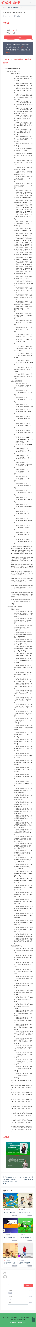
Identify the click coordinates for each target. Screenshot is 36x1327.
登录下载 (18, 37)
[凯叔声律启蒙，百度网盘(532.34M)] (25, 1200)
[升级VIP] (33, 1320)
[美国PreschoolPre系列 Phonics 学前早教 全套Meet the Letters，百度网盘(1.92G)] (25, 1225)
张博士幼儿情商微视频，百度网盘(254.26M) (10, 1263)
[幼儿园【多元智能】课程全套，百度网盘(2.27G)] (10, 1200)
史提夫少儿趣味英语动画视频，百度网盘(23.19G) (25, 1263)
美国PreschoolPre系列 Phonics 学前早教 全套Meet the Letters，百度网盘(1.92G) (25, 1238)
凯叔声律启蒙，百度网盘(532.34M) (25, 1212)
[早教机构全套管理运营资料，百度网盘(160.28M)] (10, 1225)
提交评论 (28, 1285)
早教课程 (17, 16)
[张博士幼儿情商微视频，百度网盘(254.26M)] (10, 1250)
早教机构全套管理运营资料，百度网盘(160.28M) (10, 1238)
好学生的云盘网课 (10, 2)
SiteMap (23, 1322)
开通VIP (23, 47)
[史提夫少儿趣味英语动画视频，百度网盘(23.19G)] (25, 1250)
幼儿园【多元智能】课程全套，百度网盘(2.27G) (10, 1212)
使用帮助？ (9, 52)
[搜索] (26, 3)
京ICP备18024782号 (15, 1322)
